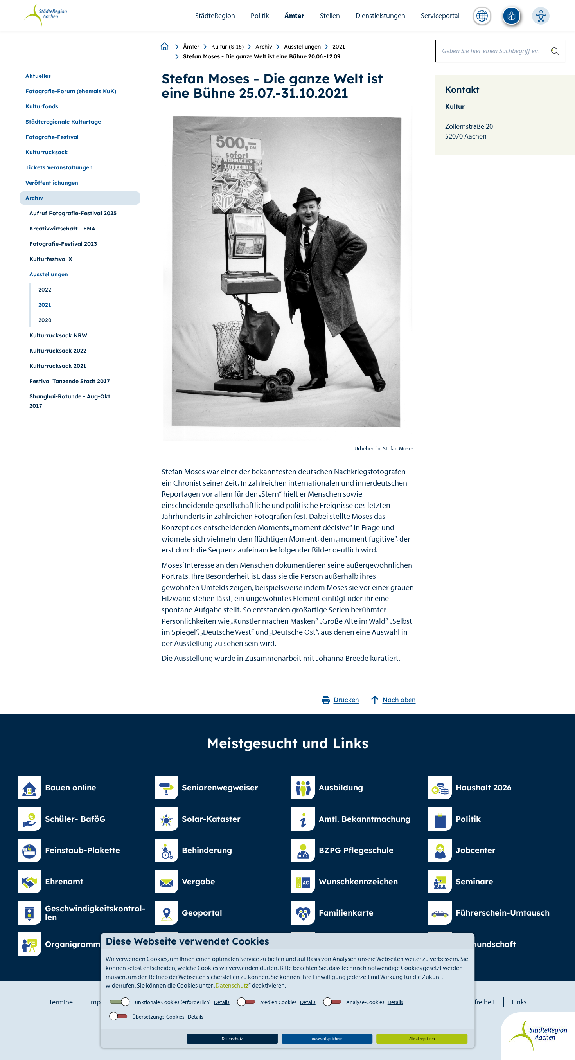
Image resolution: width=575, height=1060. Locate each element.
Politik (260, 15)
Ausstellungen (302, 46)
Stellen (330, 15)
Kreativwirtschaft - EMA (62, 228)
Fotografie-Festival (52, 136)
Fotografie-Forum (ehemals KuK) (70, 91)
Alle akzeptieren (422, 1038)
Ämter (294, 15)
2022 (44, 289)
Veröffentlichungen (51, 182)
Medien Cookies (278, 1002)
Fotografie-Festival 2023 (63, 243)
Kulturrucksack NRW (58, 335)
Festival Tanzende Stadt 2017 (69, 381)
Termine (61, 1001)
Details (222, 1002)
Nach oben (399, 700)
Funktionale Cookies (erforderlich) (171, 1002)
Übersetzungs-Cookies (158, 1016)
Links (519, 1001)
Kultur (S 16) (227, 46)
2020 (45, 320)
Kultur (455, 106)
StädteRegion (215, 15)
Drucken (346, 700)
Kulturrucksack (46, 152)
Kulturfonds (41, 106)
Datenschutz (232, 985)
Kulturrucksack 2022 (57, 350)
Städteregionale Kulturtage (63, 121)
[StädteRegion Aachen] (45, 14)
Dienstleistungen (380, 15)
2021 (338, 46)
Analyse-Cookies (365, 1002)
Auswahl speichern (327, 1038)
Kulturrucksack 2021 (57, 365)
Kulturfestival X (50, 259)
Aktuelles (38, 75)
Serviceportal (440, 15)
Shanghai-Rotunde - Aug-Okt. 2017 (70, 401)
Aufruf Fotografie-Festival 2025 (73, 213)
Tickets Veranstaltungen (59, 167)
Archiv (263, 46)
